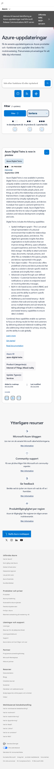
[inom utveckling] (15, 129)
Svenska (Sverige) (12, 744)
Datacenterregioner (9, 571)
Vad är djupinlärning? (10, 720)
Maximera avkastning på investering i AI (16, 614)
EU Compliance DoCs (24, 761)
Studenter (6, 685)
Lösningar (6, 626)
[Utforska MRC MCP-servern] (36, 93)
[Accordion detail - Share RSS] (13, 398)
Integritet (20, 757)
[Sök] (48, 83)
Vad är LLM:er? (8, 728)
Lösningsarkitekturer (10, 634)
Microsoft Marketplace (10, 657)
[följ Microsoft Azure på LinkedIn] (16, 540)
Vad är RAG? (7, 736)
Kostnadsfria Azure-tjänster (12, 602)
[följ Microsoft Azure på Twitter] (6, 540)
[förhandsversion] (30, 129)
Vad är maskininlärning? (11, 716)
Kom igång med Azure (10, 563)
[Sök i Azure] (2, 3)
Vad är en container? (10, 732)
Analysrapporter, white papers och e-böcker (17, 693)
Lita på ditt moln (8, 575)
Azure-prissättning (9, 598)
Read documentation (14, 345)
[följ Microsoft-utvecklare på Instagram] (11, 540)
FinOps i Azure (8, 610)
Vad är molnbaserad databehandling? (15, 708)
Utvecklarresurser (9, 681)
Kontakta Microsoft (9, 757)
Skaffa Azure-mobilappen (18, 534)
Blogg (5, 677)
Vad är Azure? (7, 559)
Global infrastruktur (9, 567)
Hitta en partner (8, 661)
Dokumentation (8, 673)
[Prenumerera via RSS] (27, 93)
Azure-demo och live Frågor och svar (15, 642)
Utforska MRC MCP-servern (42, 19)
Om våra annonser (9, 761)
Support (5, 638)
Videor (5, 697)
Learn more (11, 335)
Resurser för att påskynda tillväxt (14, 630)
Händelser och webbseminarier (13, 689)
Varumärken (45, 757)
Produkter (6, 594)
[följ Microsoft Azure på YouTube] (21, 540)
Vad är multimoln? (9, 712)
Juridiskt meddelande (32, 757)
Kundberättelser (8, 583)
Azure (5, 9)
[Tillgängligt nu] (42, 129)
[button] (17, 93)
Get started (10, 340)
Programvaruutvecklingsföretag (13, 653)
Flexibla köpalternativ (10, 606)
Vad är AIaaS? (7, 724)
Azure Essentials (8, 579)
